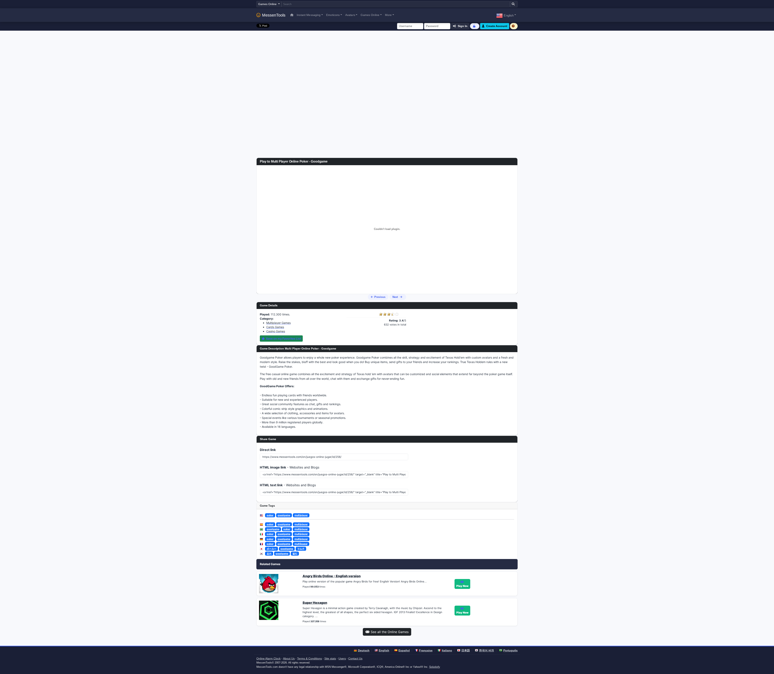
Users (342, 658)
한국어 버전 (486, 650)
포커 (269, 553)
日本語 (465, 650)
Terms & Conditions (309, 658)
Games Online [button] (370, 15)
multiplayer (301, 515)
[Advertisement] (387, 61)
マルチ (301, 548)
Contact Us (355, 658)
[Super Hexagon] (268, 610)
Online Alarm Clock (268, 658)
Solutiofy (434, 666)
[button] (506, 15)
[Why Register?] (514, 26)
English (384, 650)
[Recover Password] (474, 26)
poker (270, 515)
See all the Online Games (390, 632)
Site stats (330, 658)
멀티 (294, 553)
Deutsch (363, 650)
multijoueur (301, 543)
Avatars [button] (350, 15)
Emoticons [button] (333, 15)
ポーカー (271, 548)
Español (404, 650)
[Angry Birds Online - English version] (268, 583)
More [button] (388, 15)
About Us (289, 658)
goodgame (284, 515)
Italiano (447, 650)
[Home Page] (292, 15)
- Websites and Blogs (289, 467)
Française (426, 650)
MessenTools (273, 15)
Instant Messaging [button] (308, 15)
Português (510, 650)
